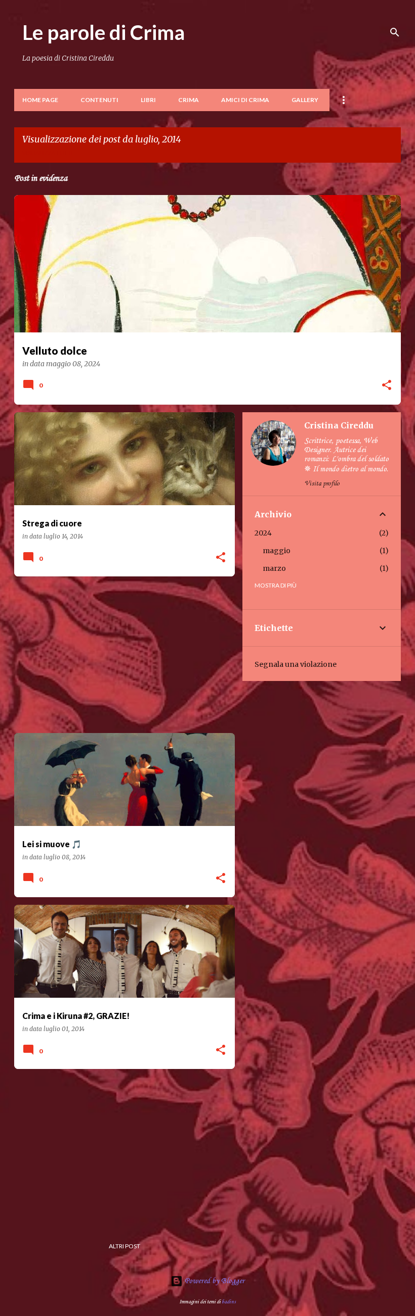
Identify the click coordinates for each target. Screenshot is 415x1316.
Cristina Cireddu (339, 425)
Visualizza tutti (47, 153)
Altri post (124, 1246)
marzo (274, 568)
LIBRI (148, 100)
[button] (387, 386)
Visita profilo (322, 484)
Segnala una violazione (296, 664)
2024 (263, 533)
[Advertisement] (120, 654)
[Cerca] (395, 32)
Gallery (305, 100)
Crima (188, 100)
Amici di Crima (245, 100)
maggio (276, 550)
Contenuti (99, 100)
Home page (40, 100)
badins (229, 1302)
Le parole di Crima (103, 32)
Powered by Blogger (213, 1281)
